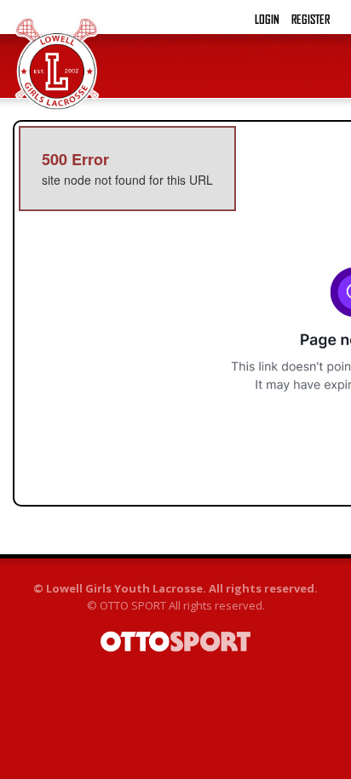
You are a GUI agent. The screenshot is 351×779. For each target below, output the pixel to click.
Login (267, 19)
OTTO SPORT (133, 605)
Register (310, 19)
